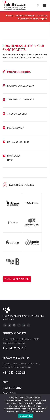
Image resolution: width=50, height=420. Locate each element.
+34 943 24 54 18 (14, 348)
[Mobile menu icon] (44, 5)
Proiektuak (30, 15)
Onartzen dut (26, 416)
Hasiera (9, 15)
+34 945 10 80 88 (14, 372)
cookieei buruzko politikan (31, 411)
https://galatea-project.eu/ (19, 72)
